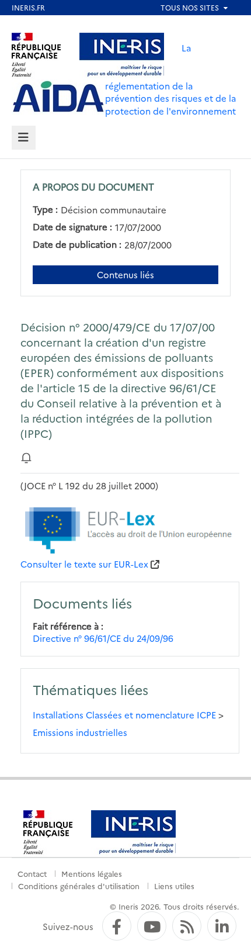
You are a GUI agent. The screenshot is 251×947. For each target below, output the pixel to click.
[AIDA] (58, 97)
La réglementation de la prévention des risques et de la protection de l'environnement (170, 79)
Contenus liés (125, 274)
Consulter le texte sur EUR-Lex (84, 564)
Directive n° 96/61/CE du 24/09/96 (103, 638)
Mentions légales (91, 873)
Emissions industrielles (80, 732)
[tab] (24, 138)
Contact (32, 873)
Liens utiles (174, 885)
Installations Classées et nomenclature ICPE (124, 714)
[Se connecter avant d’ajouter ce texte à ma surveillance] (26, 457)
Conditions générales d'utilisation (79, 885)
